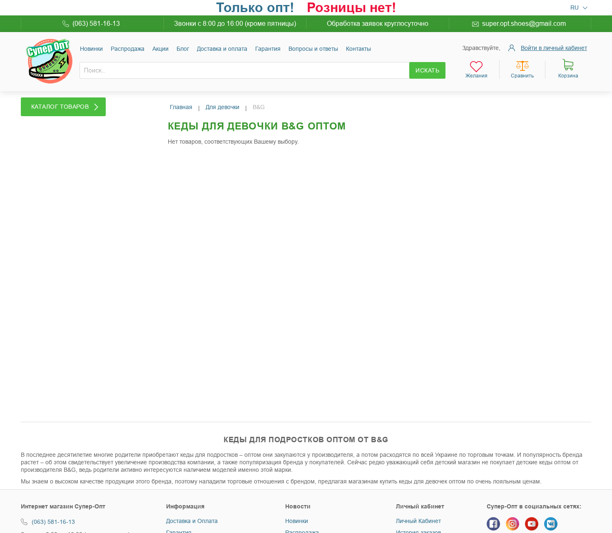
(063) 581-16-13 (96, 23)
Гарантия (268, 48)
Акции (160, 48)
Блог (183, 48)
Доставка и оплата (222, 48)
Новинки (91, 48)
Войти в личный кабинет (554, 48)
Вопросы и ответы (313, 48)
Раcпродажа (127, 48)
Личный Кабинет (418, 521)
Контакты (358, 48)
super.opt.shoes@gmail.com (524, 23)
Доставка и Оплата (192, 521)
